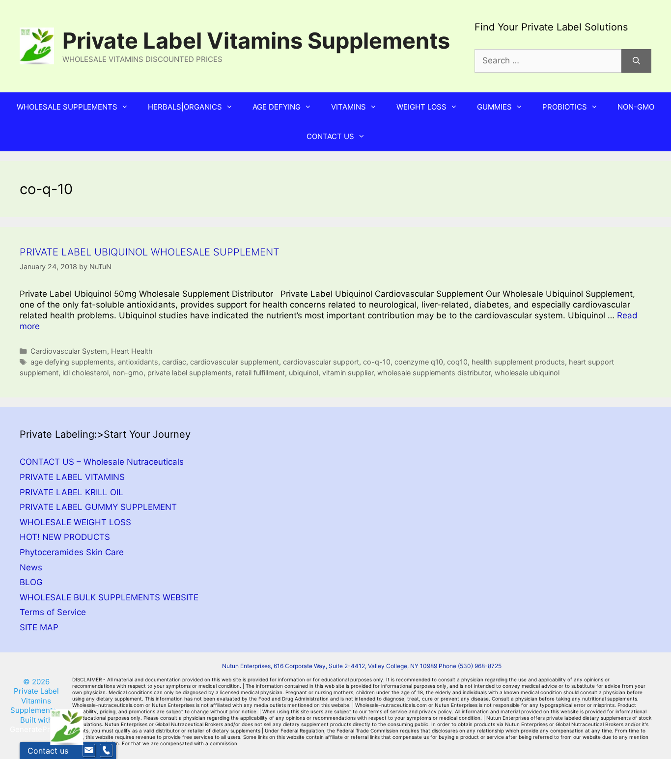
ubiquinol (303, 372)
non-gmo (127, 372)
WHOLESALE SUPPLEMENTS (67, 107)
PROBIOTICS (564, 107)
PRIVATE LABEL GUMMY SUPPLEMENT (98, 507)
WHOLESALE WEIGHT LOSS (75, 522)
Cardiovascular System (68, 351)
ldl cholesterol (85, 372)
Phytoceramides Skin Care (72, 552)
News (31, 567)
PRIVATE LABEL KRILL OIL (71, 492)
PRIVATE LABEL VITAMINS (72, 477)
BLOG (31, 582)
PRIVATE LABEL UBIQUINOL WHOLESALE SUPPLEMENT (150, 252)
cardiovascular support (321, 362)
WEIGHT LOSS (421, 107)
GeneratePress (36, 729)
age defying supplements (72, 362)
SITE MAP (39, 627)
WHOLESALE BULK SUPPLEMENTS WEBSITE (109, 597)
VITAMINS (348, 107)
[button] (127, 107)
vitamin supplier (347, 372)
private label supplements (189, 372)
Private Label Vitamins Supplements (256, 40)
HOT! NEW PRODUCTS (65, 537)
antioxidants (138, 362)
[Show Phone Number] (106, 751)
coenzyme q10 (418, 362)
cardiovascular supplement (234, 362)
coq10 (457, 362)
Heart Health (132, 351)
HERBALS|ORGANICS (185, 107)
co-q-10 (377, 362)
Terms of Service (53, 612)
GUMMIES (494, 107)
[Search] (636, 61)
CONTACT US (330, 136)
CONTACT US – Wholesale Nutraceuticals (102, 462)
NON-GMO (635, 107)
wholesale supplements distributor (434, 372)
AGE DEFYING (276, 107)
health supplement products (518, 362)
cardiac (174, 362)
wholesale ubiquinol (527, 372)
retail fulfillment (260, 372)
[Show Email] (89, 751)
